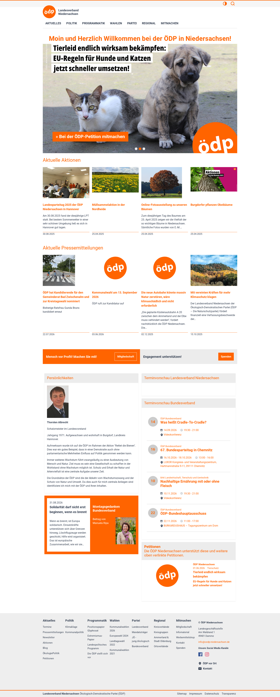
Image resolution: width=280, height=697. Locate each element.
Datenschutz (212, 693)
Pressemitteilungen (53, 632)
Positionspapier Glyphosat (96, 628)
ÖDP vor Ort (209, 663)
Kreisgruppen (161, 632)
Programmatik (93, 23)
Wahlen (116, 23)
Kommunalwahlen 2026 (119, 628)
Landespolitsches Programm (97, 646)
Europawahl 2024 (119, 635)
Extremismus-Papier (95, 637)
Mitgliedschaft (125, 356)
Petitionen (152, 547)
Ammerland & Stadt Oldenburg (162, 639)
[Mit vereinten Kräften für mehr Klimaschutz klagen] (214, 285)
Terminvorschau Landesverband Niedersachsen (181, 378)
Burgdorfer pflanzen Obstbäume (212, 204)
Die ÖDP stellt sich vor (98, 655)
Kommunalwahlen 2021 (119, 652)
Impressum (195, 693)
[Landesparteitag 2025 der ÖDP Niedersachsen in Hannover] (66, 197)
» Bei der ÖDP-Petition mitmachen (90, 136)
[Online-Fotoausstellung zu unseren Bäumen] (161, 197)
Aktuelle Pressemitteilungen (73, 248)
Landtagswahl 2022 (117, 643)
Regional (149, 23)
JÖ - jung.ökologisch (140, 639)
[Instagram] (207, 654)
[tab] (136, 148)
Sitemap (182, 693)
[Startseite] (49, 11)
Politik (71, 23)
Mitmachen (169, 23)
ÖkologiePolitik (51, 653)
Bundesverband (140, 646)
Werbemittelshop (185, 637)
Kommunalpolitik (74, 632)
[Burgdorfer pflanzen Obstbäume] (214, 190)
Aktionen (47, 642)
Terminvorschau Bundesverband (169, 403)
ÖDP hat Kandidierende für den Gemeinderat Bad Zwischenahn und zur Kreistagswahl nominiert (66, 297)
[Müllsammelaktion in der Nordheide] (115, 191)
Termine (47, 626)
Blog (45, 647)
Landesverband (140, 626)
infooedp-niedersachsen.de (214, 641)
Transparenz (229, 693)
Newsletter (49, 637)
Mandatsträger (140, 632)
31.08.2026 (68, 523)
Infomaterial (182, 632)
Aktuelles (53, 23)
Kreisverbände (161, 626)
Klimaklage (71, 626)
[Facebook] (200, 654)
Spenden (226, 356)
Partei (132, 23)
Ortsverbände (161, 646)
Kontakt (180, 642)
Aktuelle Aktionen (62, 160)
